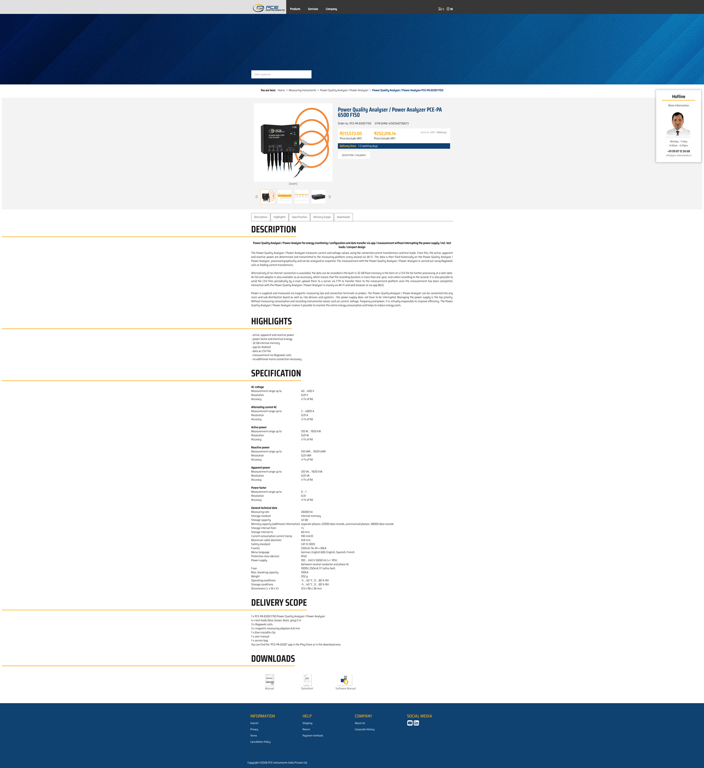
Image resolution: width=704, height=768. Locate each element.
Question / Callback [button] (354, 155)
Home (281, 90)
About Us (360, 723)
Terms (253, 735)
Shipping (307, 723)
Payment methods (312, 735)
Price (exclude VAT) (351, 138)
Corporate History (365, 729)
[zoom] (293, 183)
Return (306, 729)
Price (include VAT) (384, 138)
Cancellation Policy (260, 742)
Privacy (254, 729)
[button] (256, 196)
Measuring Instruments (302, 90)
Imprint (254, 723)
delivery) (441, 132)
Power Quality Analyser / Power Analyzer (344, 90)
